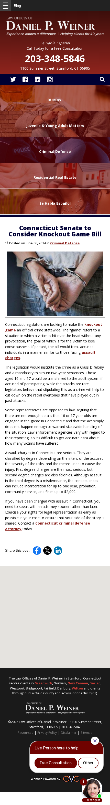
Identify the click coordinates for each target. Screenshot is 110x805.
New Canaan (78, 683)
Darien (95, 683)
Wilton (77, 688)
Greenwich (43, 683)
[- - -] (5, 5)
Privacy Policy (47, 732)
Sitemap (87, 732)
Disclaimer (68, 732)
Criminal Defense (65, 243)
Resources (25, 732)
